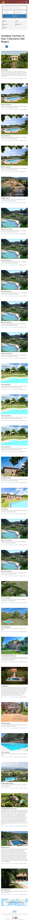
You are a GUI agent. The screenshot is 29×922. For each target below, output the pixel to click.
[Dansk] (21, 2)
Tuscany (5, 78)
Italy (2, 78)
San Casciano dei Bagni (13, 78)
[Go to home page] (5, 1)
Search (14, 16)
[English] (22, 2)
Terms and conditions (10, 919)
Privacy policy (20, 919)
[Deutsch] (19, 2)
